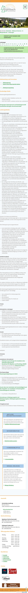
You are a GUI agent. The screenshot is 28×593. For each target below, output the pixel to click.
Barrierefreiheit (7, 559)
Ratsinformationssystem (11, 441)
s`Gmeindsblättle (9, 459)
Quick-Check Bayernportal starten (11, 84)
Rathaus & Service (16, 31)
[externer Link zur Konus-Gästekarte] (6, 578)
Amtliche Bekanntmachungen (12, 424)
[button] (25, 7)
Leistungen (11, 32)
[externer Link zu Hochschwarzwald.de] (13, 571)
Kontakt (5, 555)
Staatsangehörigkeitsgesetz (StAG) (9, 374)
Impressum (6, 556)
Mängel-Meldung (9, 485)
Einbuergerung (7, 82)
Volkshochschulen (19, 365)
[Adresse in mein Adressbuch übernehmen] (24, 503)
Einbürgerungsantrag (8, 87)
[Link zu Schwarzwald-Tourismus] (4, 571)
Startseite (8, 31)
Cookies (5, 561)
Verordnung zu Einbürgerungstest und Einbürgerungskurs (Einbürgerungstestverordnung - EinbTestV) (13, 399)
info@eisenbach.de (8, 509)
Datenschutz (6, 558)
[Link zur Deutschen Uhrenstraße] (11, 585)
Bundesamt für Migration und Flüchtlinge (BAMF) (14, 364)
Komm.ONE (24, 592)
